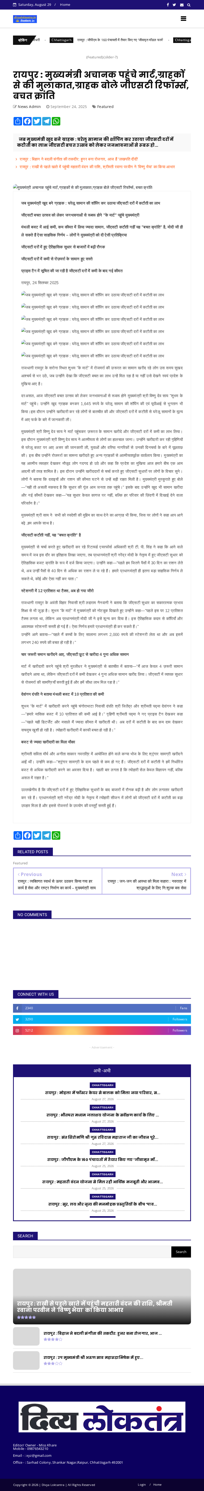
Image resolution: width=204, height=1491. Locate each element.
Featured (105, 106)
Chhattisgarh (40, 40)
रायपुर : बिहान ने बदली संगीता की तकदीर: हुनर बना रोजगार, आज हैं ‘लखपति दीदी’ (79, 159)
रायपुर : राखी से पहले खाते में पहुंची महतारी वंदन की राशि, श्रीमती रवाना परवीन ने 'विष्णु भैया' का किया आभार (97, 166)
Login (142, 1484)
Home (65, 4)
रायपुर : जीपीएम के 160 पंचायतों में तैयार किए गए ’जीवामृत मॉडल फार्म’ (99, 39)
